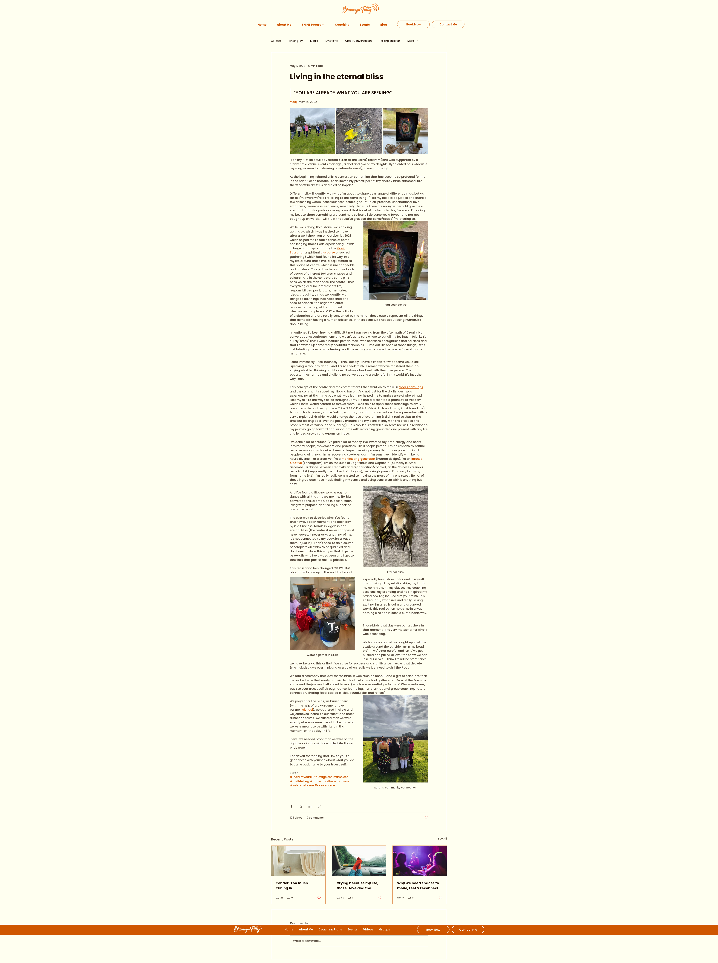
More (410, 41)
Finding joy (296, 41)
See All (442, 838)
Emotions (332, 41)
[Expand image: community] (312, 131)
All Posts (276, 41)
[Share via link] (319, 806)
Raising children (390, 41)
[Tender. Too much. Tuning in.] (298, 861)
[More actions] (426, 66)
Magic (314, 41)
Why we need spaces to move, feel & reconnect (418, 885)
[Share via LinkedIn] (310, 806)
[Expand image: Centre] (405, 131)
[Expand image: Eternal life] (359, 131)
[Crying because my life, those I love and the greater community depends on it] (359, 861)
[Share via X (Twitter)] (301, 806)
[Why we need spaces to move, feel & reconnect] (420, 861)
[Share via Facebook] (291, 806)
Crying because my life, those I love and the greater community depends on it (357, 886)
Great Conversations (358, 41)
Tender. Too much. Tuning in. (292, 885)
